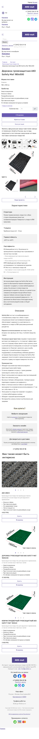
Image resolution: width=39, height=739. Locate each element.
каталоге (15, 417)
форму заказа (17, 429)
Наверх (2, 729)
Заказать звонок (32, 13)
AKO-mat (29, 7)
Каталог (13, 62)
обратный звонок (22, 432)
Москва (35, 2)
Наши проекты (19, 200)
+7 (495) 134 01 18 (31, 11)
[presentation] (25, 197)
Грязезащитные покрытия (10, 64)
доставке (24, 444)
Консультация (19, 124)
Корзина (5, 17)
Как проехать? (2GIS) (19, 697)
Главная (4, 62)
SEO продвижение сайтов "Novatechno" (19, 714)
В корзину (19, 520)
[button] (15, 552)
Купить (19, 516)
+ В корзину (19, 115)
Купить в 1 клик (19, 119)
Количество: (14, 109)
